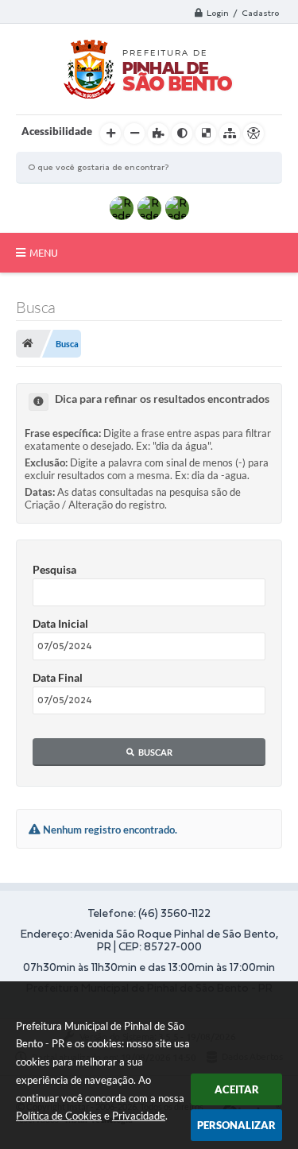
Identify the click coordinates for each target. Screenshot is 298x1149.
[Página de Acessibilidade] (253, 133)
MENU (43, 252)
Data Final (58, 677)
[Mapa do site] (229, 133)
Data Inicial (60, 623)
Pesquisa (54, 569)
